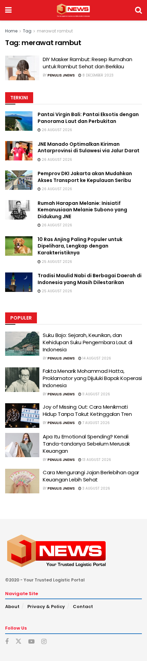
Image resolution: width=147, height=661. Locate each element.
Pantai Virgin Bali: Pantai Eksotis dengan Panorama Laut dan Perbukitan (88, 118)
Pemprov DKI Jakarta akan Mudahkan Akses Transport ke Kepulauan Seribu (85, 177)
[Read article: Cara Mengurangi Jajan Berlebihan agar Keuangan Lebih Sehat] (22, 481)
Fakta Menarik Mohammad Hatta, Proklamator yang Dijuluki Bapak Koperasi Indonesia (92, 378)
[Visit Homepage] (73, 10)
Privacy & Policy (46, 606)
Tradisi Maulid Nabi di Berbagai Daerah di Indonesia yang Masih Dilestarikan (90, 279)
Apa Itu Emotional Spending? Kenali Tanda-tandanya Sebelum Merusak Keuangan (86, 443)
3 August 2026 (95, 488)
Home (11, 31)
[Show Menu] (8, 10)
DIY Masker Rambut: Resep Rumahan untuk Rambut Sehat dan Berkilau (87, 63)
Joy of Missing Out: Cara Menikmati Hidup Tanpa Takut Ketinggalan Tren (87, 410)
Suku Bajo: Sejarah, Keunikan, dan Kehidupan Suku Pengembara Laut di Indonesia (87, 342)
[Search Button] (138, 10)
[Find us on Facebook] (7, 642)
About (12, 606)
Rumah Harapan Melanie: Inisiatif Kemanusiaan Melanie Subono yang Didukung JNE (82, 210)
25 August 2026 (56, 261)
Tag (27, 31)
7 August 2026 (95, 422)
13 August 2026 (96, 459)
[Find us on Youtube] (31, 642)
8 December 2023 (97, 75)
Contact (83, 606)
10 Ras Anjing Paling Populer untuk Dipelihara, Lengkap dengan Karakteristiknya (80, 246)
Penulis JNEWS (61, 75)
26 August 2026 (56, 129)
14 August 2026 (96, 358)
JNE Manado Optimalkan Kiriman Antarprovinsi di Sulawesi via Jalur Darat (88, 147)
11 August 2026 (95, 394)
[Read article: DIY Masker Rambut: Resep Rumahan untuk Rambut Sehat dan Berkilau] (22, 68)
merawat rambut (55, 31)
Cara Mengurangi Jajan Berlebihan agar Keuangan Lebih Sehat (91, 476)
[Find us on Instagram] (43, 642)
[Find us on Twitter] (18, 641)
